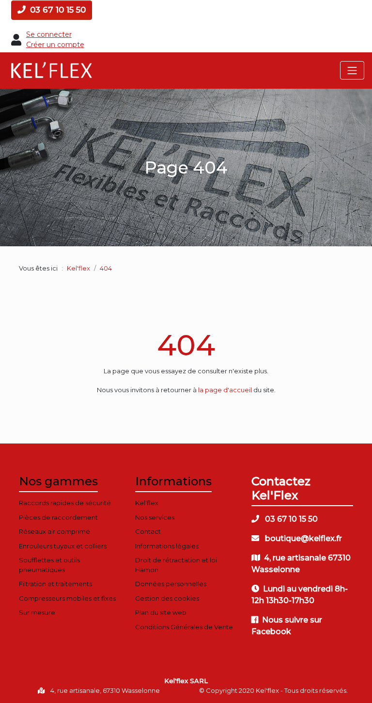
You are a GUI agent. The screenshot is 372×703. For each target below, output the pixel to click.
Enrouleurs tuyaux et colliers (63, 546)
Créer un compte (55, 44)
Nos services (154, 517)
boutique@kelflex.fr (302, 538)
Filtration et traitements (55, 584)
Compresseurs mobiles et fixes (67, 598)
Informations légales (167, 546)
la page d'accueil (225, 390)
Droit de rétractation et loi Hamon (176, 565)
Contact (148, 531)
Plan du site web (160, 612)
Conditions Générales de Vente (184, 627)
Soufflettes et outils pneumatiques (49, 565)
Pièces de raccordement (58, 517)
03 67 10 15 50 (57, 10)
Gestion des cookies (167, 598)
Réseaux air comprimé (54, 531)
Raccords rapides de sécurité (65, 503)
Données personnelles (170, 584)
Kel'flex (78, 268)
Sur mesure (37, 612)
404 (186, 345)
